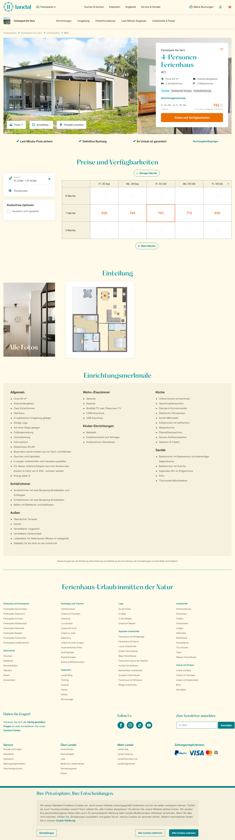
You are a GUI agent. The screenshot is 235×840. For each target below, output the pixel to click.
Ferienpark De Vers (173, 50)
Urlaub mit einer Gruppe (72, 642)
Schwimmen (9, 680)
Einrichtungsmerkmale (173, 98)
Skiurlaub (7, 656)
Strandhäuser (182, 642)
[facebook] (121, 727)
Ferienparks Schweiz (13, 618)
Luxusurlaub (67, 623)
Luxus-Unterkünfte (127, 646)
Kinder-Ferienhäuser (128, 651)
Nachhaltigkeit (67, 754)
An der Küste (125, 609)
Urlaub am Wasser (127, 623)
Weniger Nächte (148, 173)
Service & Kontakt (150, 6)
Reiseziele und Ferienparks (16, 603)
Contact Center (11, 730)
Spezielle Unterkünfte (129, 631)
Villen (178, 652)
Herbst (64, 689)
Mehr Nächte (148, 245)
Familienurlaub (68, 609)
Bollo (178, 685)
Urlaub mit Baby (183, 670)
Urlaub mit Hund (68, 628)
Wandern (7, 670)
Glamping (65, 618)
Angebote (130, 6)
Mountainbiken (10, 665)
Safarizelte (181, 633)
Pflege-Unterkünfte (128, 685)
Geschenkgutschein (13, 768)
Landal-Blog (66, 675)
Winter (64, 694)
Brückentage (67, 699)
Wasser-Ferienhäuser (186, 657)
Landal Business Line (127, 759)
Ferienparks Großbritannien (16, 642)
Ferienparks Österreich (14, 613)
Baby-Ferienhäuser (127, 656)
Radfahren (8, 660)
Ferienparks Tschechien (14, 638)
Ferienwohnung (183, 609)
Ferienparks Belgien (12, 633)
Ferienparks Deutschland (15, 609)
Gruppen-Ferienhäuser (129, 675)
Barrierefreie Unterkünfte (130, 670)
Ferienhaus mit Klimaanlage (131, 636)
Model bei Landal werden (72, 763)
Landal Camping (125, 754)
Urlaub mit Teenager (185, 675)
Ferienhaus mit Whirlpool (130, 680)
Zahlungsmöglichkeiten (14, 763)
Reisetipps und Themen (72, 603)
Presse (64, 773)
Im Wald (122, 613)
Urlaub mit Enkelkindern (187, 680)
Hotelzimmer (182, 623)
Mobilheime (181, 638)
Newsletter (8, 754)
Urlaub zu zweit (68, 633)
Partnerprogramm (69, 768)
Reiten (6, 675)
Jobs (63, 759)
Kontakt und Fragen (12, 749)
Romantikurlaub (68, 657)
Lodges (179, 628)
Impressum (8, 759)
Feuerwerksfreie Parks (71, 647)
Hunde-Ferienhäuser (128, 665)
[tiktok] (140, 727)
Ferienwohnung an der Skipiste (133, 660)
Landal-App (123, 749)
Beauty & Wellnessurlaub (72, 662)
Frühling (65, 680)
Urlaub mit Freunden (70, 613)
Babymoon (66, 638)
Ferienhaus (181, 613)
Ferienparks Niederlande (14, 623)
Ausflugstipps (67, 652)
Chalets (179, 618)
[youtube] (148, 727)
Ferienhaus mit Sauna (129, 641)
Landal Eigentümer (126, 763)
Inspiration (114, 6)
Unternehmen (67, 749)
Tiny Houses (182, 647)
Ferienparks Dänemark (13, 628)
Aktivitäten (181, 689)
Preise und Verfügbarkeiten (192, 117)
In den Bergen (125, 618)
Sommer (65, 685)
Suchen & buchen (94, 6)
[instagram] (130, 727)
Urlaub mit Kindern (185, 665)
